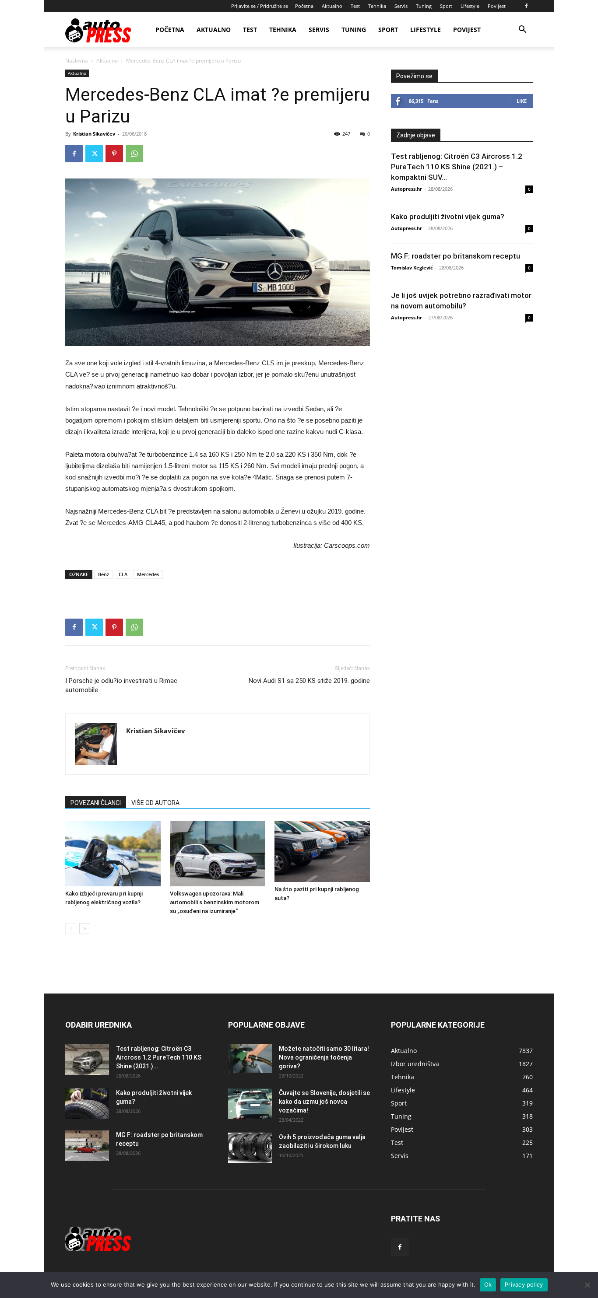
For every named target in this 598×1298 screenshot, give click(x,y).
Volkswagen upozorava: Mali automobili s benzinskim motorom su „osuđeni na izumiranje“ (214, 902)
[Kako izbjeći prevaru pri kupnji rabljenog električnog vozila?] (113, 853)
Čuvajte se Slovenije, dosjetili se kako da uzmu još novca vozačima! (324, 1101)
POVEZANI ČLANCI (95, 802)
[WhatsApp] (134, 153)
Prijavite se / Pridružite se (259, 6)
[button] (522, 30)
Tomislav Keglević (412, 267)
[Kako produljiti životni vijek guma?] (87, 1103)
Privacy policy (524, 1284)
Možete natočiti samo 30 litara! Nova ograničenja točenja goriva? (324, 1057)
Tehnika (377, 6)
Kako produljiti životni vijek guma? (447, 216)
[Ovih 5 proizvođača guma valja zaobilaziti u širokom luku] (250, 1148)
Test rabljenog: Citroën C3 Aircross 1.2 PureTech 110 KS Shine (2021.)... (158, 1057)
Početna (304, 6)
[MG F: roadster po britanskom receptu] (87, 1145)
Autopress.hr (406, 188)
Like (522, 101)
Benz (103, 574)
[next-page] (84, 928)
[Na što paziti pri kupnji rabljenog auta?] (322, 851)
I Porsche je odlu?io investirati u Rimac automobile (121, 685)
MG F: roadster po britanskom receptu (455, 256)
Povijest (497, 6)
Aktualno (332, 6)
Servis (401, 6)
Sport (446, 6)
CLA (123, 574)
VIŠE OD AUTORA (155, 802)
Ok (488, 1284)
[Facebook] (526, 6)
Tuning (424, 6)
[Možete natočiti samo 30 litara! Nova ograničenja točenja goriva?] (250, 1059)
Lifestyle (470, 6)
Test (355, 6)
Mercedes (148, 574)
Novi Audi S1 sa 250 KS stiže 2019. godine (309, 681)
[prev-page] (70, 928)
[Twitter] (94, 153)
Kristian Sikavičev (94, 133)
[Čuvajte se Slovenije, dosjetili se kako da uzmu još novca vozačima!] (250, 1103)
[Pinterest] (114, 153)
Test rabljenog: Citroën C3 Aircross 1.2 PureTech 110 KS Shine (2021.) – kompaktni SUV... (456, 167)
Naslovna (76, 60)
